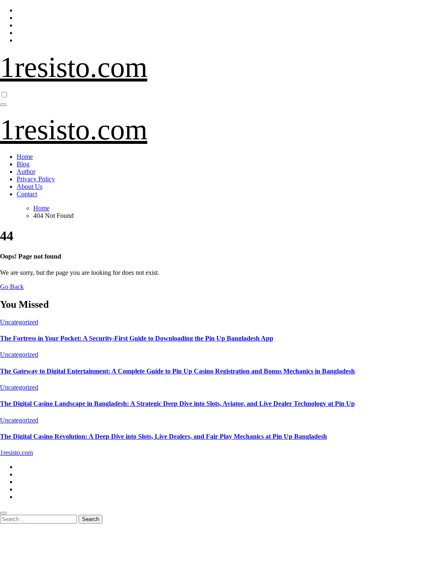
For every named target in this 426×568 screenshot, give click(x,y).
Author (26, 171)
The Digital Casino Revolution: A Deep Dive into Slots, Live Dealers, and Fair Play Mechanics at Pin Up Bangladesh (163, 436)
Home (25, 156)
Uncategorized (19, 322)
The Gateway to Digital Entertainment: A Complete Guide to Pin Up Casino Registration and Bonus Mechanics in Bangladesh (177, 371)
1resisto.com (73, 67)
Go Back (12, 286)
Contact (27, 194)
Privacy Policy (36, 179)
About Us (29, 186)
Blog (23, 164)
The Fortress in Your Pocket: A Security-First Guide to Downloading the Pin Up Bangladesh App (136, 338)
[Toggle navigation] (3, 105)
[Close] (3, 513)
